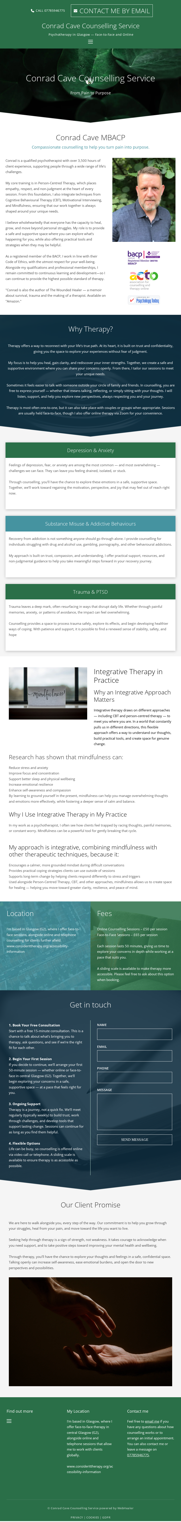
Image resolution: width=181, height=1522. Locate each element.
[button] (90, 41)
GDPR (106, 1517)
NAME (102, 1025)
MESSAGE (104, 1090)
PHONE (103, 1068)
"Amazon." (14, 301)
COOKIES (92, 1517)
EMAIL (102, 1047)
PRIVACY (77, 1517)
